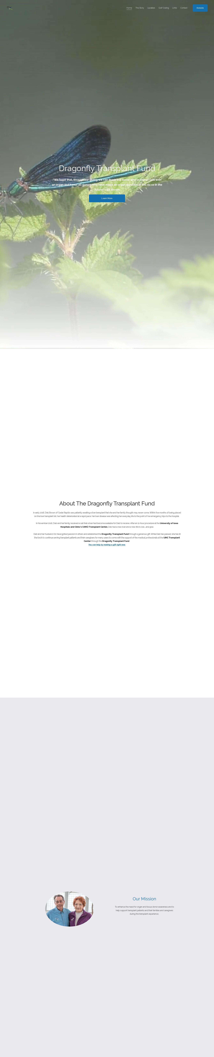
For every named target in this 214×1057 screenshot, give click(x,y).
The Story (139, 8)
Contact (183, 8)
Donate (200, 8)
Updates (151, 8)
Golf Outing (164, 8)
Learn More (106, 198)
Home (129, 8)
